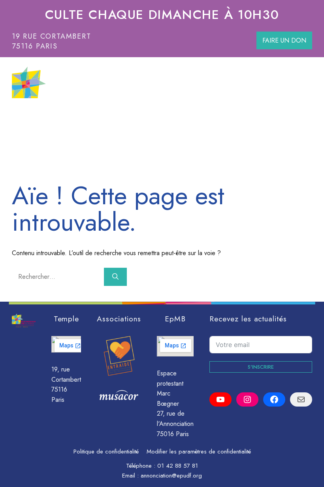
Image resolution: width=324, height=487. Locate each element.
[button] (308, 119)
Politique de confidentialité (106, 451)
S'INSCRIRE (261, 367)
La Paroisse (33, 119)
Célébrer (155, 119)
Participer (97, 119)
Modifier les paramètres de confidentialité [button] (199, 451)
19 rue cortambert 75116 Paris (51, 41)
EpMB (175, 318)
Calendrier (215, 119)
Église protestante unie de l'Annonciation (148, 82)
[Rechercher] (115, 277)
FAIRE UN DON (284, 40)
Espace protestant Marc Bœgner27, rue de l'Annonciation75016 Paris (175, 403)
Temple (66, 318)
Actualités (270, 119)
